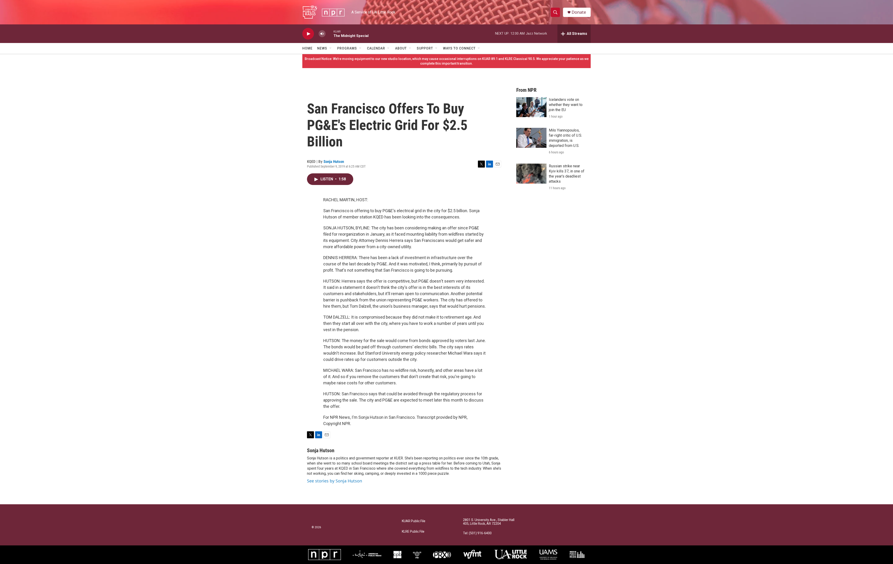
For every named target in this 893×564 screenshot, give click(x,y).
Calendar (376, 48)
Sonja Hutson (333, 161)
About (401, 48)
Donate (579, 12)
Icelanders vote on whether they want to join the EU (566, 104)
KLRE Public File (413, 531)
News (322, 48)
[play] (308, 33)
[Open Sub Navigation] (331, 48)
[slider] (329, 33)
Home (307, 48)
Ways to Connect (459, 48)
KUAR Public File (413, 521)
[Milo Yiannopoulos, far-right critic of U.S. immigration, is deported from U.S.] (531, 138)
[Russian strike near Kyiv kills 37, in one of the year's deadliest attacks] (531, 174)
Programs (347, 48)
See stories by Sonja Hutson (334, 481)
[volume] (322, 34)
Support (425, 48)
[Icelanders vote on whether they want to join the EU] (531, 107)
